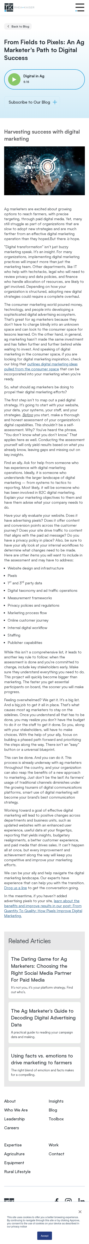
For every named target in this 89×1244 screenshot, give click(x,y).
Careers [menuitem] (11, 1127)
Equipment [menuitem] (14, 1162)
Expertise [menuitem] (13, 1144)
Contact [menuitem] (56, 1153)
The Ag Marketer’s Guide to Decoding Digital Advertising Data (43, 1018)
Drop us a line (15, 887)
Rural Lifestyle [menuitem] (17, 1171)
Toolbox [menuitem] (56, 1118)
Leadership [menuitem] (14, 1118)
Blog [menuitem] (53, 1109)
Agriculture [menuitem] (14, 1153)
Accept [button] (44, 1235)
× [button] (80, 1210)
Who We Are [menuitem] (16, 1109)
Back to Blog (20, 26)
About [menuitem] (10, 1101)
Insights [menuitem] (56, 1101)
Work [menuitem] (54, 1144)
